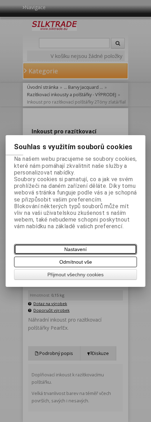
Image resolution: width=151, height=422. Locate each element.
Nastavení (75, 249)
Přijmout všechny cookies (75, 274)
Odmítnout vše (75, 262)
